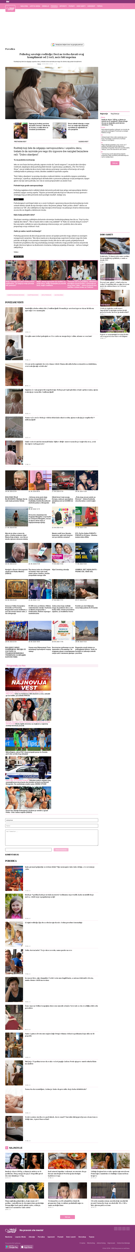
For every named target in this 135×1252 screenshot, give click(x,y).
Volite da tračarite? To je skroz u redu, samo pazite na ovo (48, 950)
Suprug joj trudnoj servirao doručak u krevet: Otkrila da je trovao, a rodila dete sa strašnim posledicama (39, 126)
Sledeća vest (83, 141)
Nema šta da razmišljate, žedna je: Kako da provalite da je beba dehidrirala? (56, 1089)
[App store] (26, 1247)
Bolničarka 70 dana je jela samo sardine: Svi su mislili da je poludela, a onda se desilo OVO (115, 258)
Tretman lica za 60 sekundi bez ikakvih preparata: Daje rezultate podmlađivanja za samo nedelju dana (114, 155)
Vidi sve (115, 163)
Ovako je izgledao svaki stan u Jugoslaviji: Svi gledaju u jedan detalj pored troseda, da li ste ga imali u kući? (114, 310)
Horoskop (91, 6)
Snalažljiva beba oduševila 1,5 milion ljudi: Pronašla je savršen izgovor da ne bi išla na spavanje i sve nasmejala (59, 309)
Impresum (111, 1243)
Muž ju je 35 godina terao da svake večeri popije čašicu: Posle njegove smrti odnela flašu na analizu (60, 1062)
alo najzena (59, 295)
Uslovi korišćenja (123, 1243)
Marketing (91, 1243)
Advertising (101, 1243)
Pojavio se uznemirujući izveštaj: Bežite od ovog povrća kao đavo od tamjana (114, 335)
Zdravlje (45, 6)
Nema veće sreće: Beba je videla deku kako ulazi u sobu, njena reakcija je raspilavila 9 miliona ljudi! (59, 418)
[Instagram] (120, 1228)
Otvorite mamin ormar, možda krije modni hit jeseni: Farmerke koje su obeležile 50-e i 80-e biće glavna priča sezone (109, 1203)
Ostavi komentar (61, 850)
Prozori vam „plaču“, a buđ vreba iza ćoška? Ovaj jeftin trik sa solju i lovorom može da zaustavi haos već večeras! (114, 284)
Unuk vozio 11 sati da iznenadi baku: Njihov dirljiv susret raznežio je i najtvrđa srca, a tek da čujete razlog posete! (60, 442)
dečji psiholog (46, 295)
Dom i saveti (81, 6)
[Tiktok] (128, 1228)
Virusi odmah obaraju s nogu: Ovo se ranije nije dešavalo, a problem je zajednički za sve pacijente (78, 126)
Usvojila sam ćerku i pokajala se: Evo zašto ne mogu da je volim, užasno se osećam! (58, 336)
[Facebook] (116, 1228)
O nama (82, 1243)
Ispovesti (63, 6)
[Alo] (7, 1)
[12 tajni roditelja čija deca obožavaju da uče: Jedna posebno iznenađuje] (14, 934)
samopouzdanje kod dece (16, 295)
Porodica (54, 6)
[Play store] (12, 1247)
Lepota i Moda (35, 6)
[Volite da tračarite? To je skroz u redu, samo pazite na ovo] (14, 962)
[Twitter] (124, 1228)
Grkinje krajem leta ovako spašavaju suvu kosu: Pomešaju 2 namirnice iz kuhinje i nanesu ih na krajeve (114, 138)
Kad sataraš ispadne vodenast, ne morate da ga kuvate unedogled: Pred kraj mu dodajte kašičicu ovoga (115, 131)
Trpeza (99, 6)
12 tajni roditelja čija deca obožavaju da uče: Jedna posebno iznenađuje (53, 922)
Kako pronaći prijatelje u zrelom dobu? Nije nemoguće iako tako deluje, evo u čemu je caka (60, 868)
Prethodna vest (20, 141)
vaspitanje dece (33, 295)
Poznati (72, 6)
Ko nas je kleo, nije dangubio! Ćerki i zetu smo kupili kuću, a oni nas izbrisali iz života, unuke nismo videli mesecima (59, 979)
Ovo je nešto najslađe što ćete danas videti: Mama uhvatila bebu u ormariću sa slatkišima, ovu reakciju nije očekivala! (61, 365)
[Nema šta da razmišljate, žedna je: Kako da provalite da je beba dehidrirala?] (14, 1101)
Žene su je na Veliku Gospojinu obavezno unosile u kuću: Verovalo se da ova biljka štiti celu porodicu (61, 1007)
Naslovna (24, 6)
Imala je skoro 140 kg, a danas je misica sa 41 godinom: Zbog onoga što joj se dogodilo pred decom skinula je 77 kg (114, 122)
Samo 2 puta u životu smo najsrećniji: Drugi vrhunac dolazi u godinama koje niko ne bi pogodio (59, 1034)
